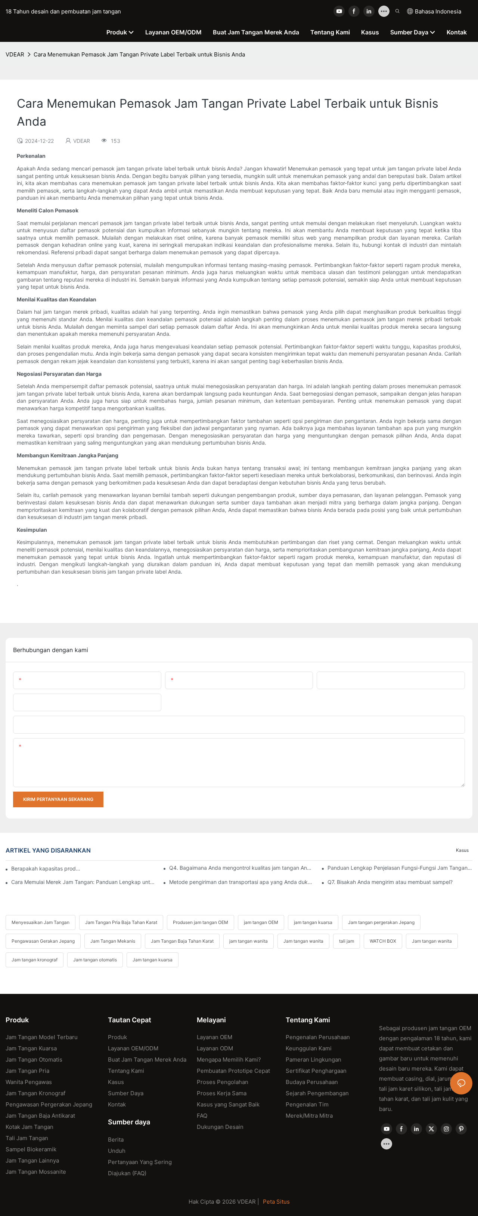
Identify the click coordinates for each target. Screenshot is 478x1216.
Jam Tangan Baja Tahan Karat (182, 941)
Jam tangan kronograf (35, 959)
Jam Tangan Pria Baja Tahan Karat (121, 922)
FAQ (202, 1115)
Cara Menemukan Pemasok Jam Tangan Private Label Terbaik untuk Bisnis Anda (139, 54)
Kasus (462, 850)
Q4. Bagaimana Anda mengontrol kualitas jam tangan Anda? (241, 868)
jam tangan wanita (248, 941)
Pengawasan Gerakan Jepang (43, 941)
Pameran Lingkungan (313, 1059)
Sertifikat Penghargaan (316, 1070)
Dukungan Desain (220, 1126)
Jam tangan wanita (303, 941)
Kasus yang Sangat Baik (228, 1104)
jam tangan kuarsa (313, 922)
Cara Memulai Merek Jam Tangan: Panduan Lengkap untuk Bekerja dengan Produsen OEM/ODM (83, 882)
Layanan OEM (214, 1037)
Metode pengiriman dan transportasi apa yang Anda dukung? (241, 882)
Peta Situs (276, 1201)
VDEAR (15, 54)
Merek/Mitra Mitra (309, 1115)
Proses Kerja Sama (221, 1093)
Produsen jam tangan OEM (200, 922)
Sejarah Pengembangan (317, 1093)
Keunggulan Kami (309, 1048)
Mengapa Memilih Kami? (229, 1059)
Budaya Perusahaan (312, 1082)
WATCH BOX (383, 941)
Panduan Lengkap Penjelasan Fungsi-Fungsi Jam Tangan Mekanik (400, 868)
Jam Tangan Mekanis (112, 941)
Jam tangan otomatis (95, 959)
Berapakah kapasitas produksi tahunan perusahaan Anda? (46, 868)
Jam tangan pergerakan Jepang (381, 922)
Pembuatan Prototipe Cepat (233, 1070)
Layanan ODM (215, 1048)
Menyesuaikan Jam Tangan (40, 922)
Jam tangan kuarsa (153, 959)
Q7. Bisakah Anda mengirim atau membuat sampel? (390, 882)
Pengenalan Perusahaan (318, 1037)
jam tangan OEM (261, 922)
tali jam (346, 941)
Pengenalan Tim (307, 1104)
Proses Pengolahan (222, 1082)
